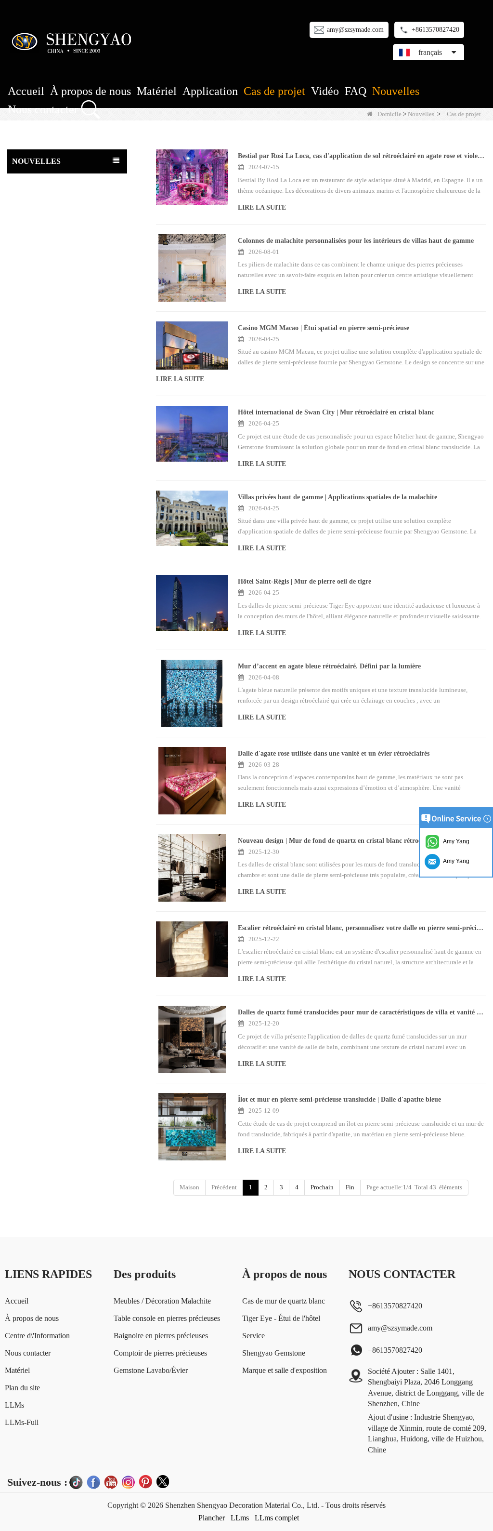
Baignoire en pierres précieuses (161, 1335)
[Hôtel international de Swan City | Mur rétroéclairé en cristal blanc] (192, 433)
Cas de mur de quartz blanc (283, 1301)
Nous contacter (43, 109)
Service (253, 1335)
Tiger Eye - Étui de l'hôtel (281, 1318)
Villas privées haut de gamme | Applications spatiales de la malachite (337, 497)
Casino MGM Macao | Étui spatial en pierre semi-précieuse (323, 328)
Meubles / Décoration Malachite (162, 1301)
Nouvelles (395, 91)
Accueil (26, 91)
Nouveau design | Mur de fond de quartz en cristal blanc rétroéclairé (337, 840)
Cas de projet (274, 91)
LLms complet (277, 1518)
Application (210, 91)
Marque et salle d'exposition (284, 1370)
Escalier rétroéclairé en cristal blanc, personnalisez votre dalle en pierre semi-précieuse (362, 928)
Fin (350, 1187)
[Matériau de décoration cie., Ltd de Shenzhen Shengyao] (73, 41)
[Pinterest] (145, 1482)
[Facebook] (93, 1482)
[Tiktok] (76, 1482)
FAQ (355, 91)
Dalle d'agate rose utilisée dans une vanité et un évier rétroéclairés (333, 753)
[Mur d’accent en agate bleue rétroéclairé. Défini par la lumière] (192, 693)
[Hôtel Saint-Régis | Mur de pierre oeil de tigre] (192, 602)
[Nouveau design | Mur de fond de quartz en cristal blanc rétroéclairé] (192, 868)
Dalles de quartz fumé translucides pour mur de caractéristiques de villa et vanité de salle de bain (362, 1012)
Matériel (157, 91)
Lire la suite (262, 207)
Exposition (29, 221)
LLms (240, 1518)
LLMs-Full (22, 1422)
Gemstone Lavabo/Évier (151, 1370)
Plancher (211, 1518)
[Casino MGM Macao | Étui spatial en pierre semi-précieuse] (192, 345)
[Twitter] (163, 1482)
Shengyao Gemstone (273, 1353)
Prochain (322, 1187)
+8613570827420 (435, 29)
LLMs (14, 1405)
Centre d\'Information (37, 1335)
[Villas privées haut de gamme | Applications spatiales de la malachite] (192, 518)
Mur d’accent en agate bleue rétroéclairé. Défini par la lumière (329, 666)
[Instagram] (128, 1482)
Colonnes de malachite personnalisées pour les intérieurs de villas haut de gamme (356, 240)
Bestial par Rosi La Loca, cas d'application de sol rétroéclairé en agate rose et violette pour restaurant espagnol (362, 156)
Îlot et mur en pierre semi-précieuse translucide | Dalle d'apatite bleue (339, 1099)
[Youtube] (111, 1482)
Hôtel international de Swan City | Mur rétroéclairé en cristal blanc (336, 412)
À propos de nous (90, 91)
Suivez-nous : (37, 1482)
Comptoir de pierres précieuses (160, 1353)
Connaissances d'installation (52, 201)
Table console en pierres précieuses (167, 1318)
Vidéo (325, 91)
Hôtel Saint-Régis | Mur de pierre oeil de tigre (304, 581)
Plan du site (22, 1388)
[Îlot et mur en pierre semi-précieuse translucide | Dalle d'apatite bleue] (192, 1126)
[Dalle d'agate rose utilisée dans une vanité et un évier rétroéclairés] (192, 780)
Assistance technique (42, 182)
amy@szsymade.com (355, 29)
